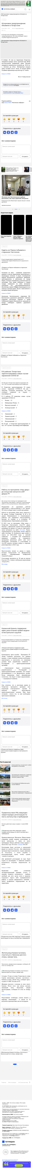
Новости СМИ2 (6, 74)
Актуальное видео (23, 1085)
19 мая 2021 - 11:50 (6, 638)
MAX (9, 102)
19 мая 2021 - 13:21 (6, 28)
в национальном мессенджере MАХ (13, 92)
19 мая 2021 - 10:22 (6, 962)
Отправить (25, 156)
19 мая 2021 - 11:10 (6, 822)
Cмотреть (19, 1165)
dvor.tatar (22, 532)
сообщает (20, 847)
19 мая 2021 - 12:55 (6, 381)
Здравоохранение (6, 370)
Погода (4, 19)
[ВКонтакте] (4, 132)
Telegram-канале (8, 85)
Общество (4, 249)
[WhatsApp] (16, 132)
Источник (4, 701)
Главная (3, 1085)
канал (6, 102)
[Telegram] (12, 132)
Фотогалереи (12, 1085)
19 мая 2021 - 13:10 (6, 257)
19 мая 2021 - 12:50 (6, 499)
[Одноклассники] (8, 132)
